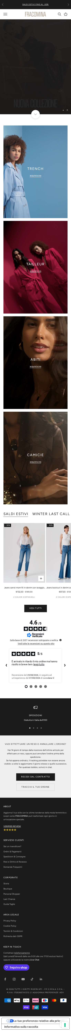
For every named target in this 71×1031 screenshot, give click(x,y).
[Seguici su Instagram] (14, 979)
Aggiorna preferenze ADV (48, 992)
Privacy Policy (9, 921)
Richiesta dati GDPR (12, 936)
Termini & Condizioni (13, 931)
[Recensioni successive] (64, 665)
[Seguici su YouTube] (23, 979)
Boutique (7, 889)
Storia (6, 883)
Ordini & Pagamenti (12, 851)
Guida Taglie (9, 904)
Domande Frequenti (12, 867)
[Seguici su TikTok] (32, 979)
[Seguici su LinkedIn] (41, 979)
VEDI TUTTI (35, 608)
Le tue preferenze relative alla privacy (38, 1021)
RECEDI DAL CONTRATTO (35, 777)
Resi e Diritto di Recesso (15, 862)
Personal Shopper (11, 894)
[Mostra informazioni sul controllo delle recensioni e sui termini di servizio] (60, 640)
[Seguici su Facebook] (5, 979)
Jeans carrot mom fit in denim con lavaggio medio (24, 588)
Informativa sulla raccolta (21, 1026)
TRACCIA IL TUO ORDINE (35, 787)
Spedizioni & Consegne (14, 856)
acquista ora (35, 175)
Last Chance (9, 899)
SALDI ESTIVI (15, 514)
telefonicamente (22, 953)
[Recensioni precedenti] (6, 665)
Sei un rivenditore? (12, 846)
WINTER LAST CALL (51, 514)
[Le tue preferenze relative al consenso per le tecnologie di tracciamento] (65, 1025)
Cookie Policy (9, 926)
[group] (35, 66)
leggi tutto (38, 664)
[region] (35, 66)
